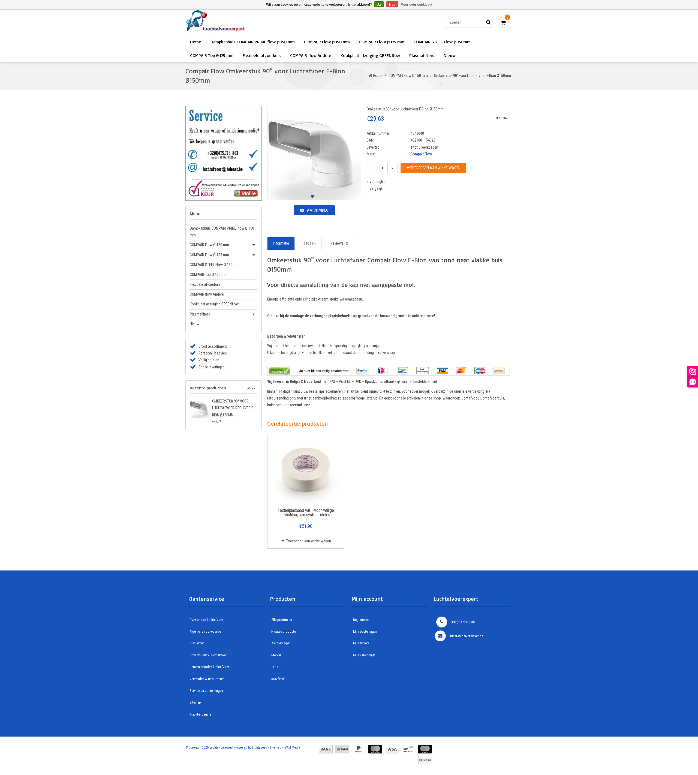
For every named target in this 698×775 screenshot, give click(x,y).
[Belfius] (425, 760)
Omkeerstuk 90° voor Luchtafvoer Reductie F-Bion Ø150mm (233, 408)
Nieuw (450, 55)
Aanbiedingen (280, 643)
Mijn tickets (361, 643)
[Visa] (392, 749)
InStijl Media (292, 747)
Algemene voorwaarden (205, 631)
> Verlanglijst (377, 181)
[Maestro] (425, 749)
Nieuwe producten (284, 631)
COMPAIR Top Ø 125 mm (211, 55)
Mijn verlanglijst (364, 655)
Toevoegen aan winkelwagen (435, 168)
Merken (276, 655)
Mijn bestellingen (365, 631)
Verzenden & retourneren (206, 679)
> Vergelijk (375, 188)
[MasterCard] (375, 749)
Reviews (339, 243)
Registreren (361, 620)
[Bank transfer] (326, 749)
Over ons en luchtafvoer (206, 620)
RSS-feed (277, 679)
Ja (379, 5)
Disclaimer (196, 643)
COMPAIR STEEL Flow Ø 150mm (442, 41)
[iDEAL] (342, 749)
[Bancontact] (408, 749)
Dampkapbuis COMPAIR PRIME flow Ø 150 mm (252, 41)
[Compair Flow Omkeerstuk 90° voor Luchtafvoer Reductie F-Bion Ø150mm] (200, 408)
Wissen (252, 388)
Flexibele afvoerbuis (262, 55)
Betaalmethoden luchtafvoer (209, 667)
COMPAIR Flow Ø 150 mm (327, 41)
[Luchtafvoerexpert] (263, 22)
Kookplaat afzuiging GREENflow (370, 55)
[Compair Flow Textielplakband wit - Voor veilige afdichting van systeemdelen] (306, 471)
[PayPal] (359, 749)
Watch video (317, 210)
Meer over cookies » (416, 5)
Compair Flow (421, 154)
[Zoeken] (488, 22)
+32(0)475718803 (463, 622)
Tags (310, 243)
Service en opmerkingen (206, 691)
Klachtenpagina (200, 714)
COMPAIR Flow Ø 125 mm (381, 41)
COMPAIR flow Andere (310, 55)
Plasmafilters (421, 55)
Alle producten (281, 620)
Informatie (281, 243)
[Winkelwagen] (503, 22)
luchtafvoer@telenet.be (466, 636)
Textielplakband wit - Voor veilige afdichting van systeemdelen (306, 512)
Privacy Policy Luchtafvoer (208, 655)
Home (195, 41)
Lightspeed (259, 747)
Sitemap (195, 702)
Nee (392, 5)
